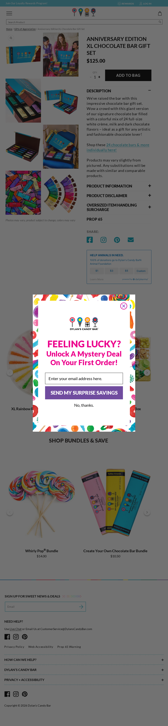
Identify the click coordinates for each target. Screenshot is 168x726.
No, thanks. (84, 405)
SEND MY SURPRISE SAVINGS (84, 393)
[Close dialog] (123, 306)
